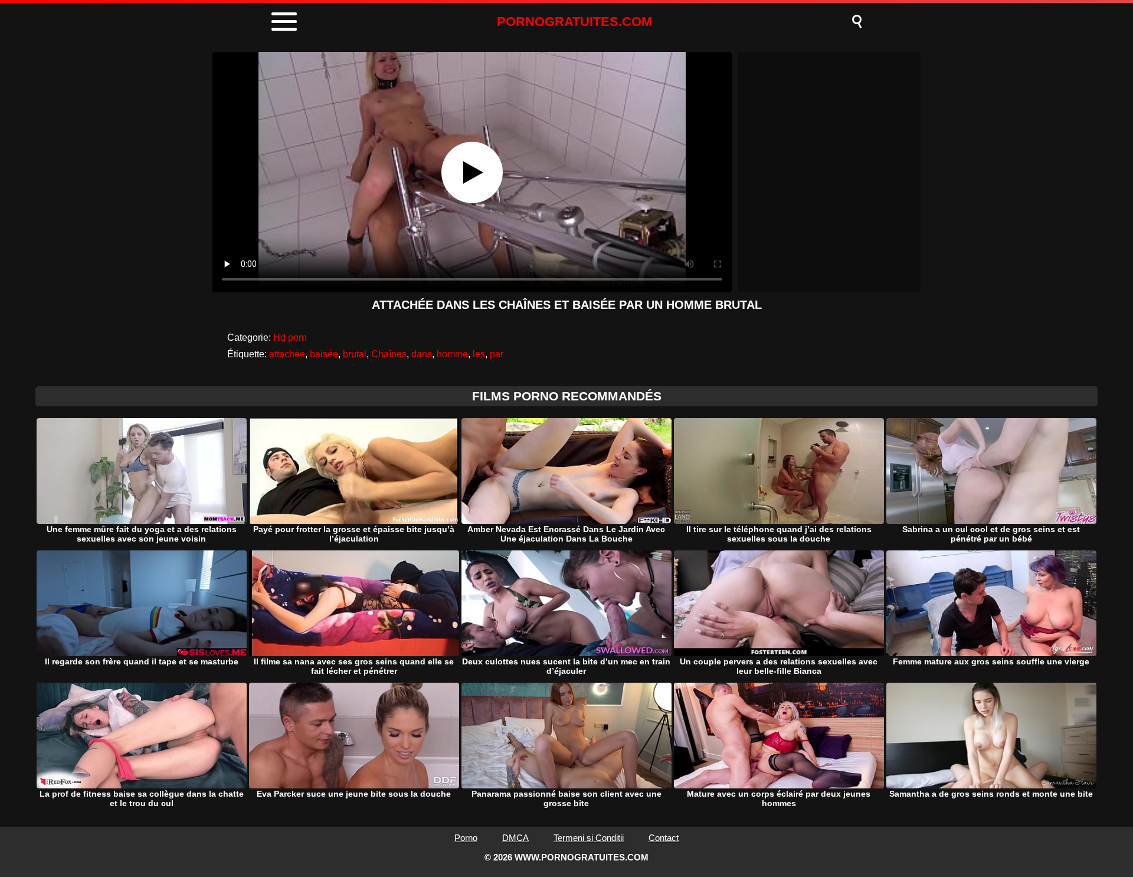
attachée (287, 354)
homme (452, 354)
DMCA (515, 838)
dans (421, 354)
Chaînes (389, 354)
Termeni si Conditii (589, 838)
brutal (354, 354)
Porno (465, 838)
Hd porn (290, 337)
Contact (664, 838)
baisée (324, 354)
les (479, 354)
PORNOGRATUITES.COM (574, 21)
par (496, 354)
